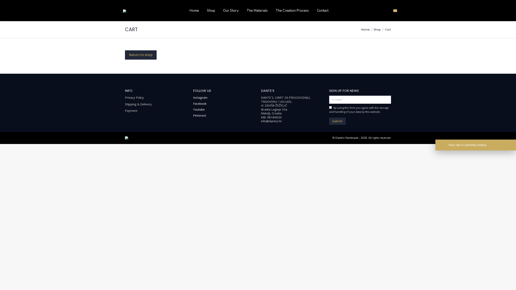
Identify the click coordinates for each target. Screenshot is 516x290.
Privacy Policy (134, 97)
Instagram (200, 97)
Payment (131, 111)
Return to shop (141, 55)
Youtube (199, 109)
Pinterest (199, 115)
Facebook (199, 104)
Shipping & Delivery (138, 104)
